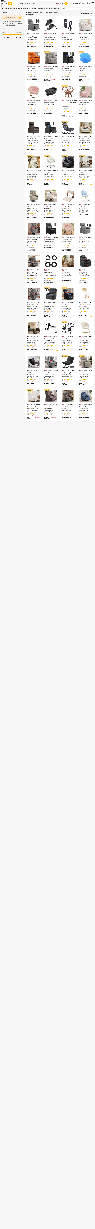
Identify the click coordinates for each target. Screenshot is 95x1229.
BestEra (55, 170)
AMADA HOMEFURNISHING (55, 302)
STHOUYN (38, 336)
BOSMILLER (38, 270)
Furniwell (55, 237)
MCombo (38, 204)
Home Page (5, 8)
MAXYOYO (38, 370)
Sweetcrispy (38, 33)
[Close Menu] (2, 4)
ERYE (91, 136)
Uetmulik (55, 336)
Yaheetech (72, 136)
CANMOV (72, 170)
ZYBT (90, 302)
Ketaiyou (55, 66)
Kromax (73, 270)
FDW (39, 136)
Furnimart (89, 336)
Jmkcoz (55, 270)
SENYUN (38, 404)
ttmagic (55, 100)
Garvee (90, 404)
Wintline (38, 170)
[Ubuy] (9, 3)
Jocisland (55, 204)
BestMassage (72, 66)
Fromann (72, 33)
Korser (90, 33)
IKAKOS (38, 237)
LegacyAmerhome (72, 302)
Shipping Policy (10, 25)
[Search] (66, 3)
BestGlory (89, 204)
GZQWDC (72, 204)
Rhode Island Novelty (89, 66)
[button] (74, 3)
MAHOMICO (72, 404)
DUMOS (38, 100)
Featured (89, 14)
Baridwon (55, 33)
